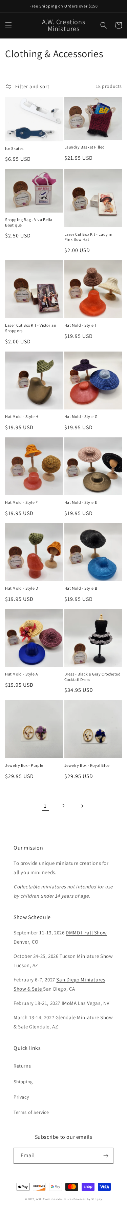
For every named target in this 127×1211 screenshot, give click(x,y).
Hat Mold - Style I (80, 325)
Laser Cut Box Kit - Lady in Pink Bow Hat (88, 237)
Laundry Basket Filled (84, 147)
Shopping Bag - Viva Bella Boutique (28, 222)
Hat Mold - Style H (22, 416)
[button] (8, 25)
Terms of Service (31, 1112)
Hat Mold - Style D (21, 588)
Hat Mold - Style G (81, 416)
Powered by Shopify (87, 1199)
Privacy (21, 1097)
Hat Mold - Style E (80, 502)
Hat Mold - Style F (21, 502)
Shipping (23, 1081)
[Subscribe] (105, 1156)
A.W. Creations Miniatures (54, 1199)
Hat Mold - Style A (21, 674)
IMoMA (68, 1003)
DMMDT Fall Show (86, 932)
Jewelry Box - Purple (24, 765)
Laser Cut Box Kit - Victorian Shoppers (30, 328)
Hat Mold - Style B (81, 588)
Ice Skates (14, 148)
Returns (22, 1066)
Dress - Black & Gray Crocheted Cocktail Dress (92, 676)
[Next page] (82, 805)
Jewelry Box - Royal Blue (87, 765)
